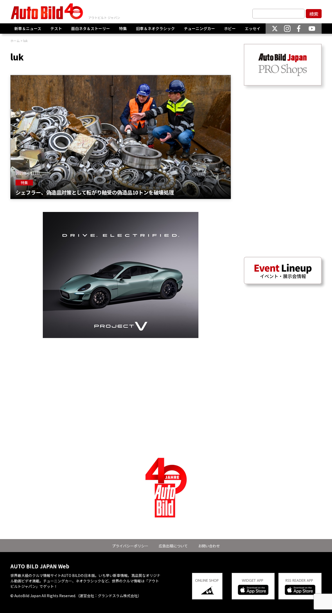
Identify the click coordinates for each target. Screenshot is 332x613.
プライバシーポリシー (130, 545)
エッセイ (252, 28)
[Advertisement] (120, 374)
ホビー (230, 28)
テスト (56, 28)
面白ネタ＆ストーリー (90, 28)
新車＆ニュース (27, 28)
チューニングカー (199, 28)
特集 (123, 28)
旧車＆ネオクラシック (155, 28)
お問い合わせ (209, 545)
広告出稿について (173, 545)
